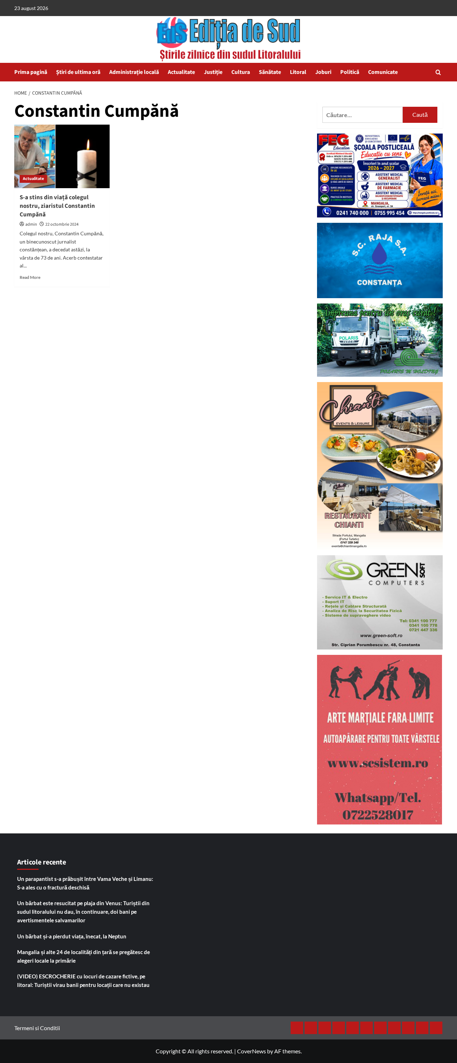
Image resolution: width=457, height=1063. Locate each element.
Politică (349, 72)
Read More (30, 277)
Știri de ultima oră (78, 72)
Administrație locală (134, 72)
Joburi (323, 72)
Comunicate (383, 72)
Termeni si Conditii (37, 1027)
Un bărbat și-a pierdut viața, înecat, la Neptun (71, 936)
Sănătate (270, 72)
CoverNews (251, 1051)
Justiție (213, 72)
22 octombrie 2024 (62, 224)
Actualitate (181, 72)
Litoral (298, 72)
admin (31, 224)
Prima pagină (30, 72)
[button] (438, 72)
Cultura (240, 72)
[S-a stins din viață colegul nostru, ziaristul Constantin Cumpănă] (62, 156)
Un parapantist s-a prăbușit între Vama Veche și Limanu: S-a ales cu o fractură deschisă (85, 883)
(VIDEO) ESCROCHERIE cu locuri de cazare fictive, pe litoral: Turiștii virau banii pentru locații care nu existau (83, 980)
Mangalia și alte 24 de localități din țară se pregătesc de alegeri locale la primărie (83, 956)
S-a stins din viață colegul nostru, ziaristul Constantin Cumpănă (57, 206)
